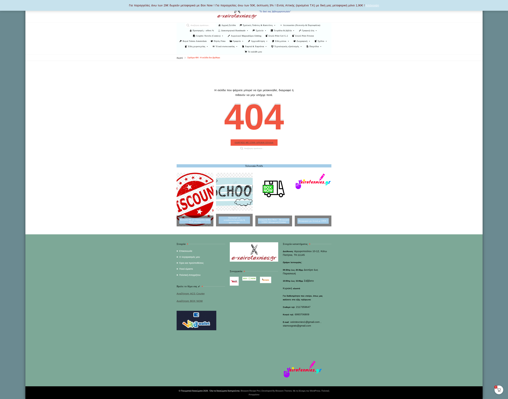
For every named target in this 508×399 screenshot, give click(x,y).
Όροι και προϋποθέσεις (191, 263)
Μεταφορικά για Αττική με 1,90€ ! (313, 221)
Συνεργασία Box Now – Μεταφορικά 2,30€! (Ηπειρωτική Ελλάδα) (273, 221)
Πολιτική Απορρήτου (190, 275)
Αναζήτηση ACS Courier (191, 293)
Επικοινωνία (185, 251)
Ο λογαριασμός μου (189, 257)
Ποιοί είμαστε (186, 269)
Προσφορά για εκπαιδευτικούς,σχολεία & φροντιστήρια (234, 220)
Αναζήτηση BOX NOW (190, 301)
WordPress (315, 391)
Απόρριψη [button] (372, 5)
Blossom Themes (283, 391)
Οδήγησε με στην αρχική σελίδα (254, 142)
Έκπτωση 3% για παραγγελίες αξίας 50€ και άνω (195, 221)
